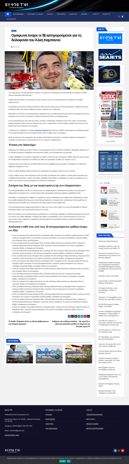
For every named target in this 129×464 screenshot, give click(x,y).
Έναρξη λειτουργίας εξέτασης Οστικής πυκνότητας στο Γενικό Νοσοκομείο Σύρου (109, 360)
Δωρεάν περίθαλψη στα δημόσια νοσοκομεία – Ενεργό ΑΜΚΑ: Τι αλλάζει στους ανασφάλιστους (109, 313)
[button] (119, 16)
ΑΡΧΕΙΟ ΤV (106, 14)
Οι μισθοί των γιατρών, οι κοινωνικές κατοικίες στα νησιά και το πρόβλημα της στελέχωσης (110, 323)
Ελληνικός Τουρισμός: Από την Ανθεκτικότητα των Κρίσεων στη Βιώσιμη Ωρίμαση (109, 255)
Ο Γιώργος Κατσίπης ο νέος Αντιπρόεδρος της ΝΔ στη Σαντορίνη (107, 290)
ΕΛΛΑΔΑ (50, 14)
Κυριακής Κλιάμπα (41, 130)
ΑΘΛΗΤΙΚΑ (73, 14)
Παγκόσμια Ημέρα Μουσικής (108, 241)
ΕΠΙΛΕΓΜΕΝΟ (17, 351)
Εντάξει (62, 461)
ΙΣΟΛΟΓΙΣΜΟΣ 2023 (12, 435)
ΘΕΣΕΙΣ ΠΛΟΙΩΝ (92, 424)
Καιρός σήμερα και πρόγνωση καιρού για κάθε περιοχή (110, 174)
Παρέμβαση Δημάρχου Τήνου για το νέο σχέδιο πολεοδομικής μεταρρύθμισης (109, 377)
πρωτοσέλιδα (110, 141)
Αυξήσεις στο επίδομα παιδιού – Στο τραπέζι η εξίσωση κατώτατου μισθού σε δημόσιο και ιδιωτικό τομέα (71, 323)
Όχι (69, 461)
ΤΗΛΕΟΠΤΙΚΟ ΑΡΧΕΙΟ (94, 414)
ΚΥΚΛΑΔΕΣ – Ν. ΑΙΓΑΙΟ (35, 14)
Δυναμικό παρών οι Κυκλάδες (108, 276)
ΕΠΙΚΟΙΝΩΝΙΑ (11, 19)
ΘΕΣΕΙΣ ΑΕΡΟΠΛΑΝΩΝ (94, 428)
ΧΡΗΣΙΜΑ (84, 14)
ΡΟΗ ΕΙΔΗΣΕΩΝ (18, 14)
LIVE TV (95, 14)
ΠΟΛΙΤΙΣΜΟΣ (61, 14)
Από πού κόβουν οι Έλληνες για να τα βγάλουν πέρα (77, 357)
